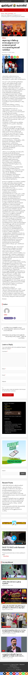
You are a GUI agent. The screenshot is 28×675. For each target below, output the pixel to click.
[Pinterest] (12, 57)
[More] (17, 57)
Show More (6, 556)
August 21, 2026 (6, 633)
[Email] (14, 318)
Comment (5, 351)
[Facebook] (3, 57)
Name (4, 368)
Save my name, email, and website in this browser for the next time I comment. (14, 390)
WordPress (18, 669)
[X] (6, 57)
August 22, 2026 (6, 585)
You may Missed (7, 562)
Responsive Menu (25, 1)
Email (3, 375)
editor (13, 52)
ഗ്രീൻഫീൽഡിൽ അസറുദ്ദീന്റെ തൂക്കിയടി (12, 485)
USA (3, 602)
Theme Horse (16, 668)
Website (4, 381)
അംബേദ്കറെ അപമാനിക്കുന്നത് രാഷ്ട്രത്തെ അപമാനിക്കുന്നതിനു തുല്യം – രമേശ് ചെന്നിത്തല (13, 336)
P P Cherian (13, 633)
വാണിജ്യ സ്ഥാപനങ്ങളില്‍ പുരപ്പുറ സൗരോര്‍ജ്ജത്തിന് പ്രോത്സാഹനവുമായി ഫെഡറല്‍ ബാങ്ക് (14, 329)
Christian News (6, 626)
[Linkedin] (9, 57)
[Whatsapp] (14, 57)
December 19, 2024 (6, 52)
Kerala (4, 38)
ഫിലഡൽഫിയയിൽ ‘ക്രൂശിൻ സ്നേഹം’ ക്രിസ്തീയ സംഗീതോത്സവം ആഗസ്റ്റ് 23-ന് (13, 607)
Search (3, 470)
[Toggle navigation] (3, 10)
